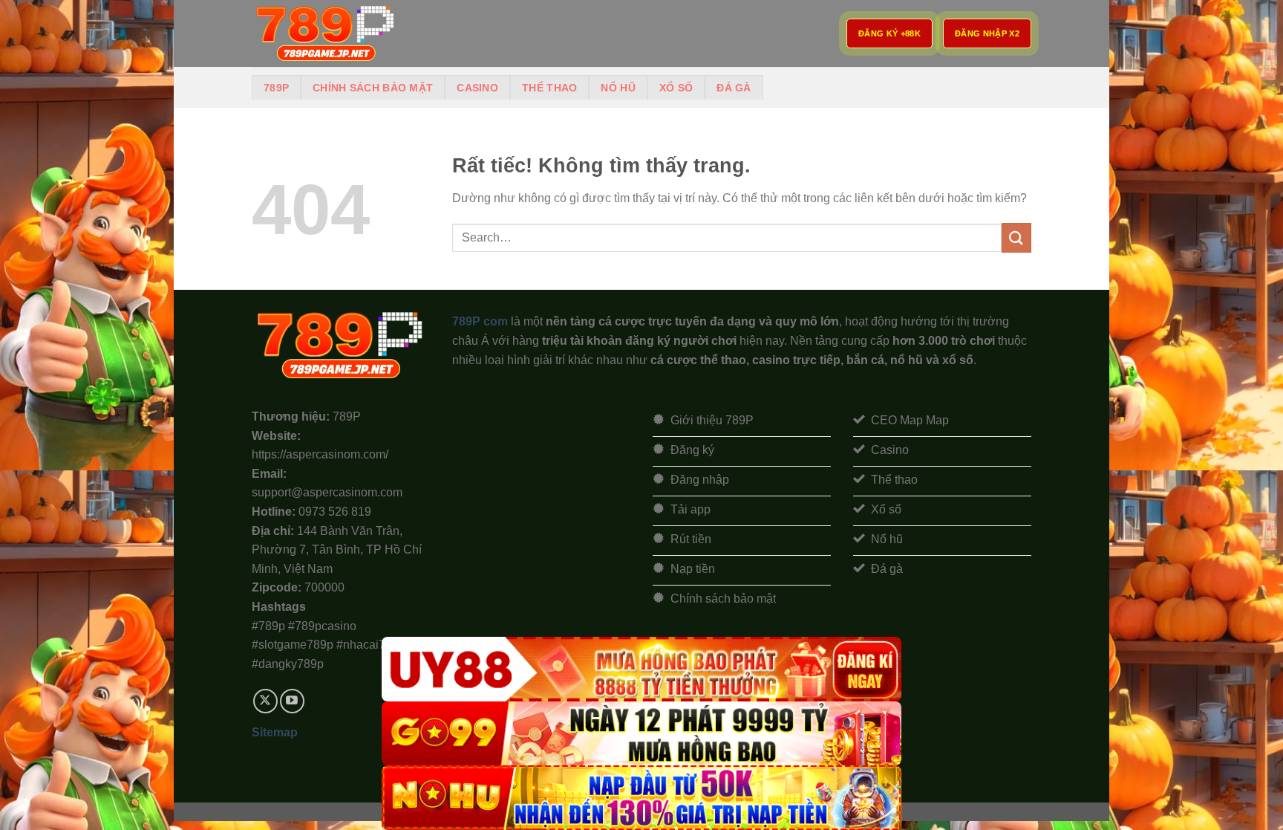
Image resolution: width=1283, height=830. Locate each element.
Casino (477, 88)
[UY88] (641, 669)
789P (276, 88)
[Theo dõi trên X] (265, 701)
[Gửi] (1016, 237)
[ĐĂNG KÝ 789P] (326, 33)
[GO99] (641, 733)
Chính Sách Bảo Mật (373, 88)
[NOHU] (641, 797)
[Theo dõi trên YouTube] (292, 701)
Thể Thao (549, 88)
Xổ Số (676, 88)
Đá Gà (733, 88)
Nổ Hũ (618, 88)
